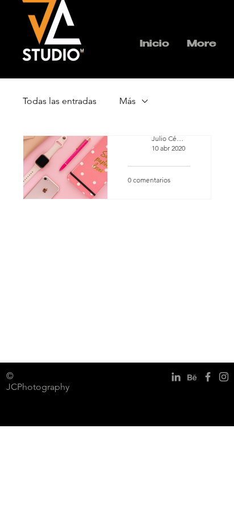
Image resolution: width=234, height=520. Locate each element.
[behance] (192, 377)
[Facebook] (208, 377)
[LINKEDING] (176, 377)
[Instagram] (224, 377)
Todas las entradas (60, 100)
